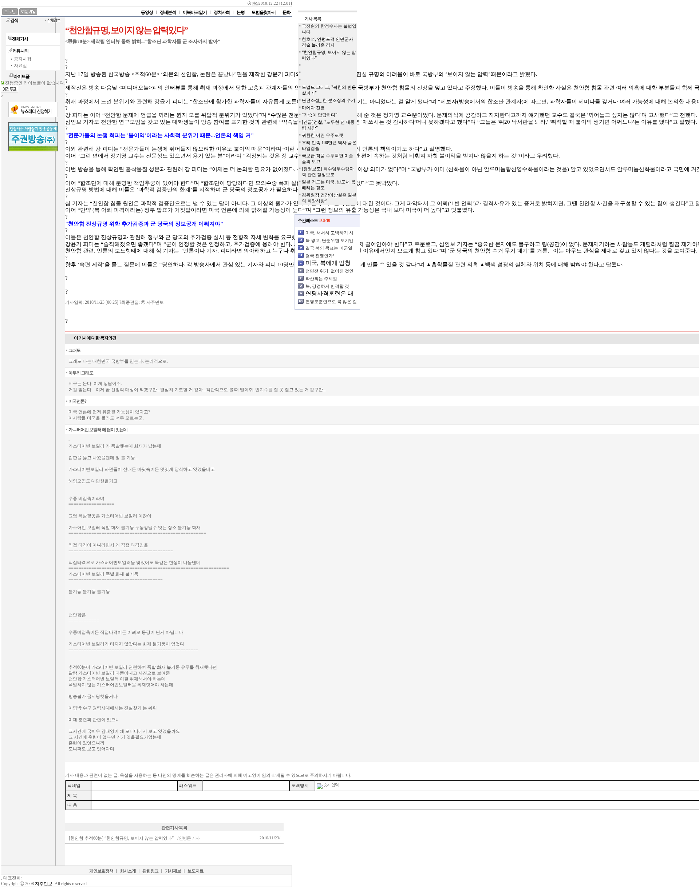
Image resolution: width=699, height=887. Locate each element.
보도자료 (195, 871)
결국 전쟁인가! (319, 255)
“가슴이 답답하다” (319, 115)
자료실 (20, 65)
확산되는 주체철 (321, 278)
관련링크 (150, 871)
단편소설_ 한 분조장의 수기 (328, 100)
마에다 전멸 (313, 107)
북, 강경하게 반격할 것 (327, 286)
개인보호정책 (101, 871)
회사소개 (128, 871)
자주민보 (43, 883)
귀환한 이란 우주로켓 (322, 135)
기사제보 (173, 871)
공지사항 (22, 58)
